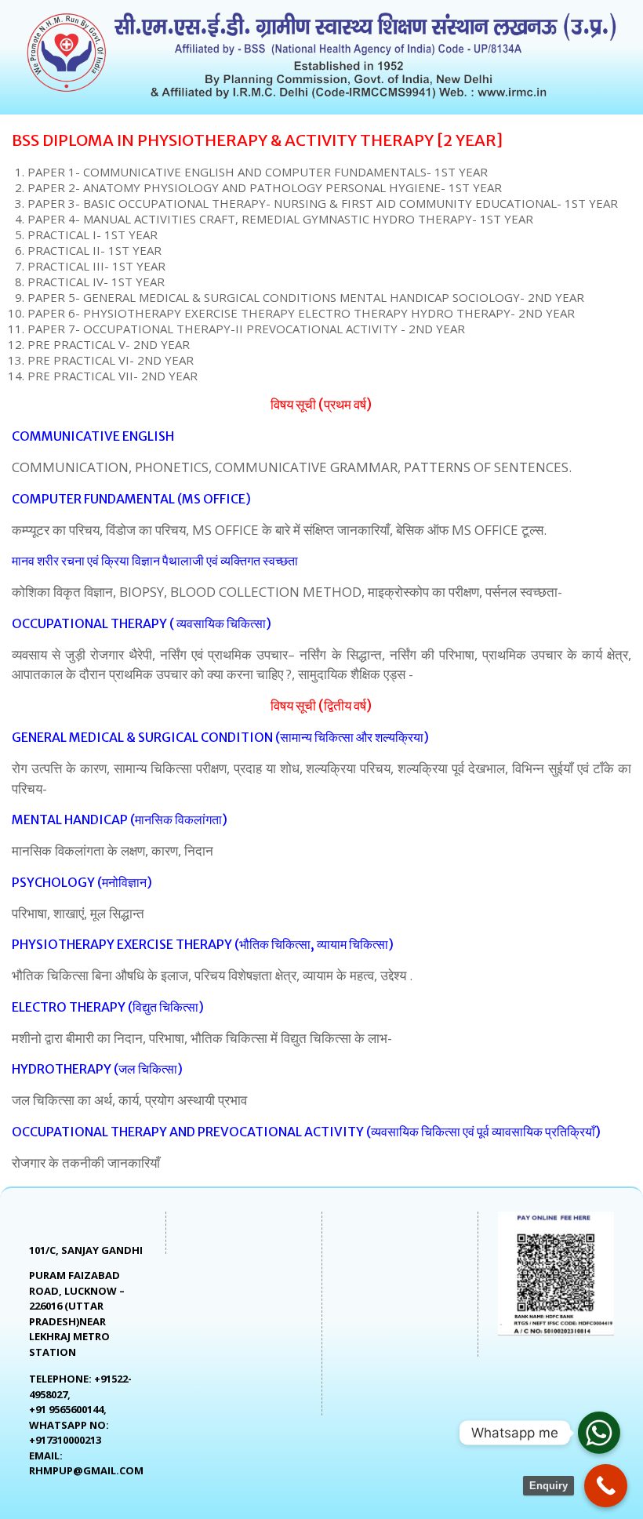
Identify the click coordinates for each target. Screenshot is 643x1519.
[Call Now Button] (605, 1485)
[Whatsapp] (599, 1433)
